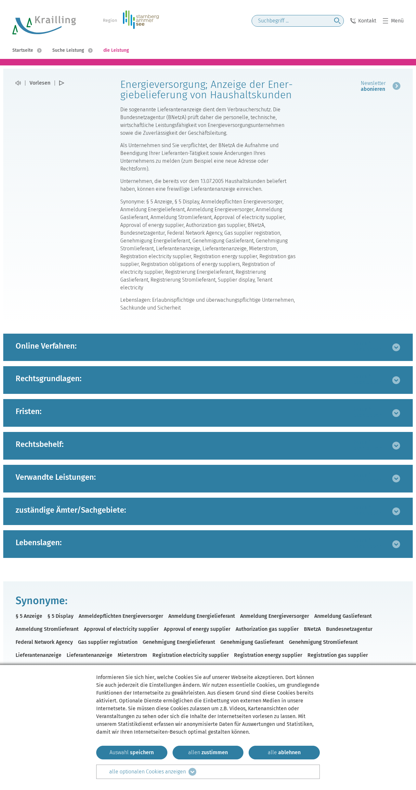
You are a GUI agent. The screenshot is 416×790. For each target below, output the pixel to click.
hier (149, 677)
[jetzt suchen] (337, 20)
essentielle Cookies (251, 685)
